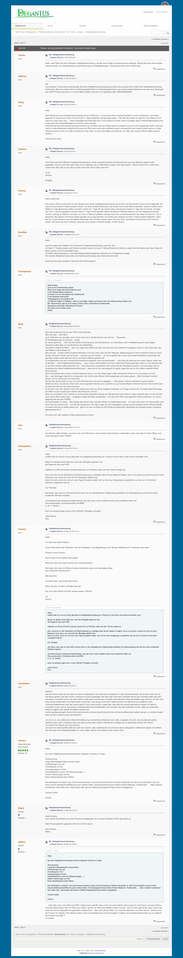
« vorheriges (155, 39)
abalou (21, 842)
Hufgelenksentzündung (60, 324)
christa (79, 32)
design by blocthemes (91, 953)
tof (68, 32)
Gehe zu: (140, 939)
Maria (21, 808)
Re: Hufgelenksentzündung (61, 55)
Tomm (73, 32)
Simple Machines (100, 950)
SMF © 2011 (90, 950)
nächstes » (165, 39)
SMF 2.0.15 (81, 950)
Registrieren (162, 12)
